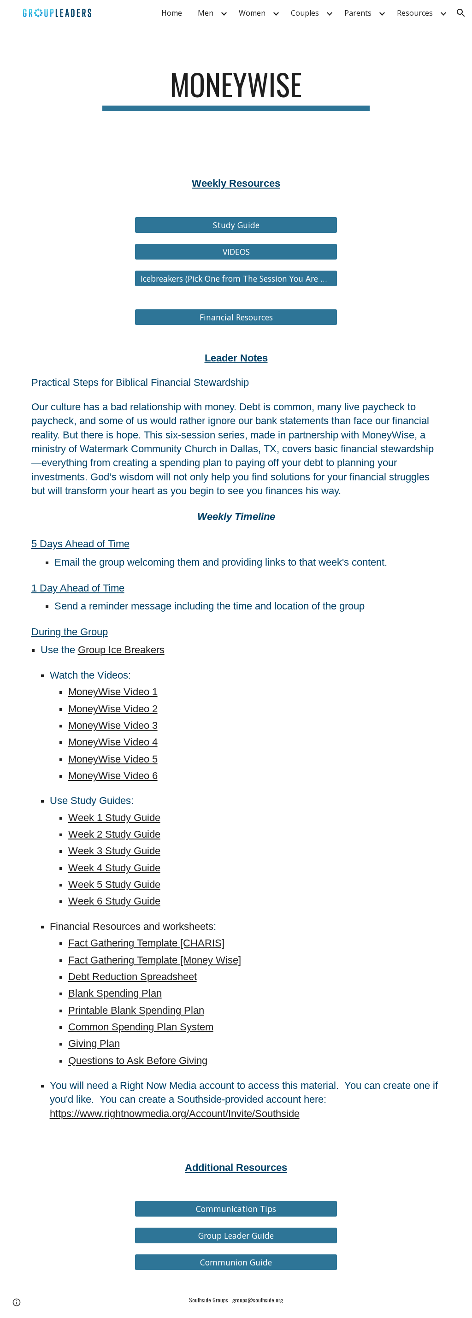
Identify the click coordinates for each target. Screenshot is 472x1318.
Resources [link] (415, 13)
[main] (236, 89)
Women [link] (252, 13)
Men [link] (205, 13)
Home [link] (171, 13)
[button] (461, 13)
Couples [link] (305, 13)
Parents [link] (358, 13)
